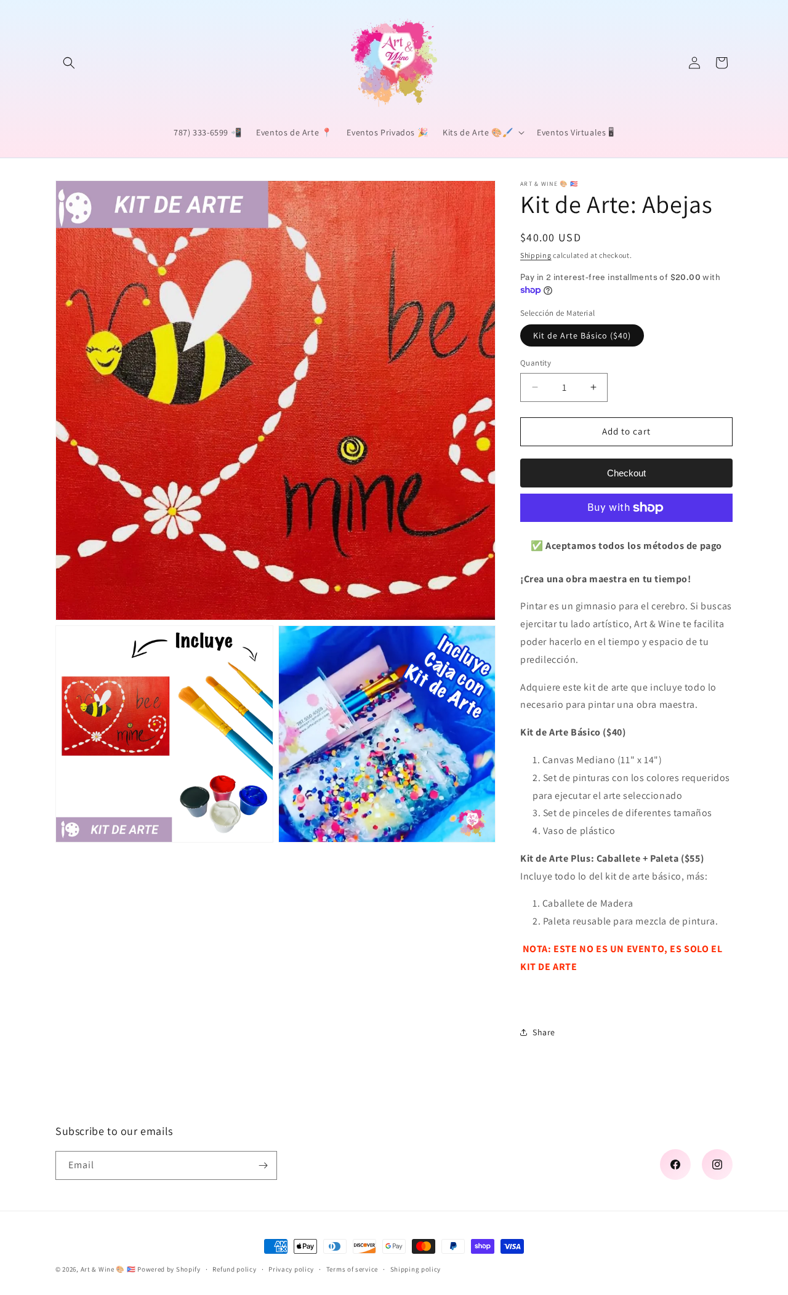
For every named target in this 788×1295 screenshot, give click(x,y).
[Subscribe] (262, 1165)
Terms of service (352, 1269)
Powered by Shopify (169, 1269)
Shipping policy (415, 1269)
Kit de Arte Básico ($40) (582, 335)
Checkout (626, 473)
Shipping (536, 255)
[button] (68, 62)
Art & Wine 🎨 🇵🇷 (108, 1269)
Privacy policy (291, 1269)
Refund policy (234, 1269)
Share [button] (544, 1032)
